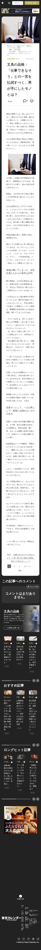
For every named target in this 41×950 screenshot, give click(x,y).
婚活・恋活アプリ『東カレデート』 (33, 915)
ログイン (18, 3)
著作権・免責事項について (26, 919)
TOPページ (22, 906)
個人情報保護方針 (26, 913)
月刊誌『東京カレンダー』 (33, 911)
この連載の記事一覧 (12, 628)
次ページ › (27, 566)
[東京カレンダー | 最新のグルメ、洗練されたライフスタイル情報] (2, 3)
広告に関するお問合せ (22, 919)
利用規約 (26, 908)
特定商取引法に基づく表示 (26, 926)
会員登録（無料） (32, 3)
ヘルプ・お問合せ (22, 912)
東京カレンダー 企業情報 (22, 927)
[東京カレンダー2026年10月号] (20, 819)
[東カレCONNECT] (20, 11)
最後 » (20, 570)
